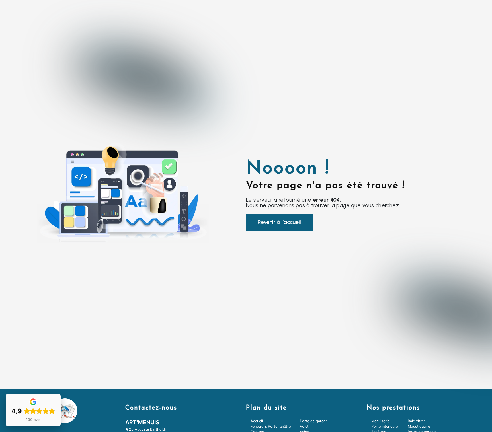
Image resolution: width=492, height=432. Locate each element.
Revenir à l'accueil (279, 222)
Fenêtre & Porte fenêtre (271, 426)
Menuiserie (380, 421)
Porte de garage (314, 421)
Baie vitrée (417, 421)
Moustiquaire (419, 426)
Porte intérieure (384, 426)
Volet (304, 426)
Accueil (257, 421)
